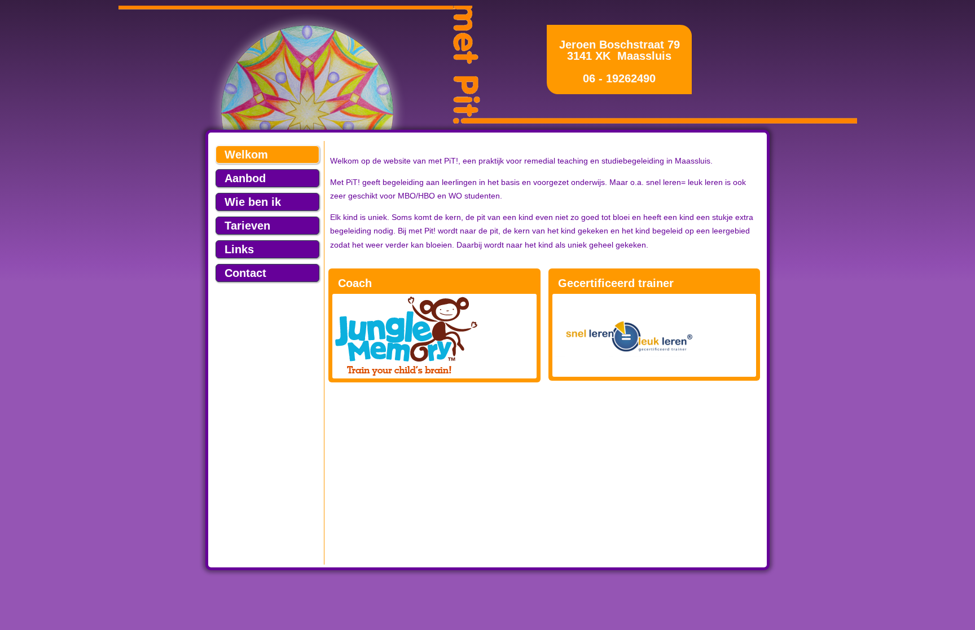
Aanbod (245, 178)
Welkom (246, 154)
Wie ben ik (253, 202)
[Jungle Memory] (434, 336)
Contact (245, 273)
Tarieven (247, 225)
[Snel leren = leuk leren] (625, 354)
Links (239, 249)
